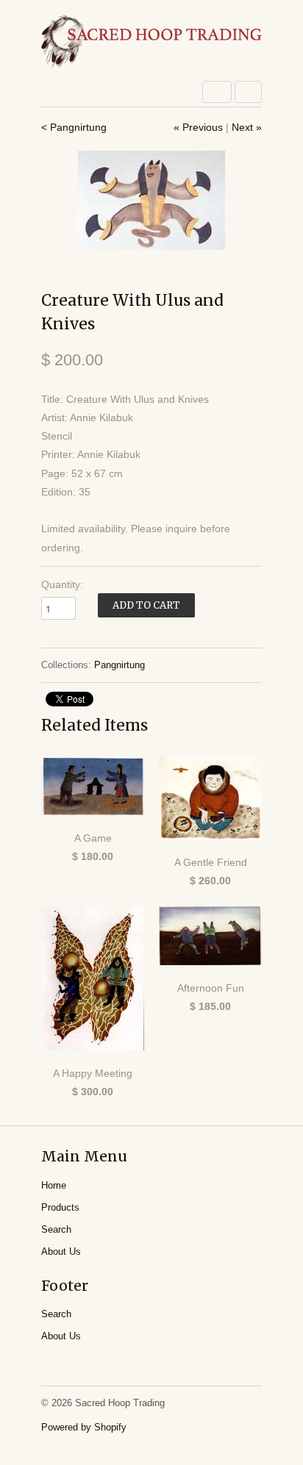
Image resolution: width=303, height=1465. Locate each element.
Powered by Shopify (83, 1427)
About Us (61, 1251)
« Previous (198, 127)
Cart (248, 92)
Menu (217, 92)
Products (60, 1207)
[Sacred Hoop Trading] (151, 42)
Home (53, 1185)
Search (56, 1229)
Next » (247, 127)
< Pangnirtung (74, 127)
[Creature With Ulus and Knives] (151, 200)
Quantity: (62, 584)
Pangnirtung (119, 664)
